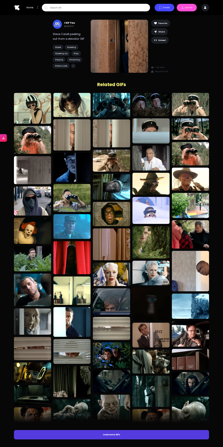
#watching (74, 59)
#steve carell (61, 66)
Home (29, 7)
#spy (76, 53)
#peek (58, 47)
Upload (188, 7)
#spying (59, 59)
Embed (162, 40)
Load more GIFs (111, 434)
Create (166, 7)
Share (161, 31)
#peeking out (61, 53)
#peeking (71, 47)
